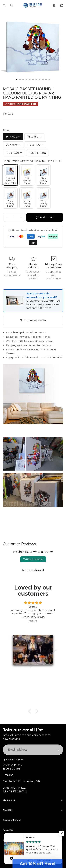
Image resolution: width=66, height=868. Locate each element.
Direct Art (26, 852)
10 (46, 79)
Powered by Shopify (43, 852)
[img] (33, 603)
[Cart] (62, 5)
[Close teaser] (11, 858)
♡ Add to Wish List (33, 320)
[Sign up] (58, 749)
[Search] (11, 5)
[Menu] (4, 5)
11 (49, 79)
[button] (37, 863)
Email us (8, 775)
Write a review (33, 559)
